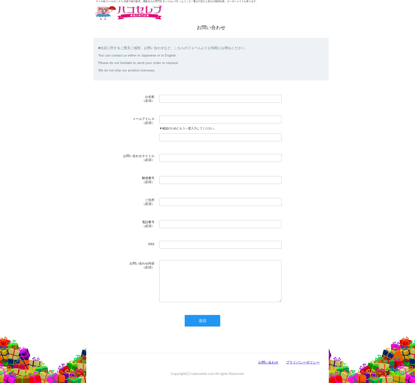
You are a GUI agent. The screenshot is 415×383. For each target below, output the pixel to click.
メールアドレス (143, 119)
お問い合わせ (268, 362)
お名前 (149, 97)
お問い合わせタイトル (138, 156)
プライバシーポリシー (303, 362)
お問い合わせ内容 (141, 263)
